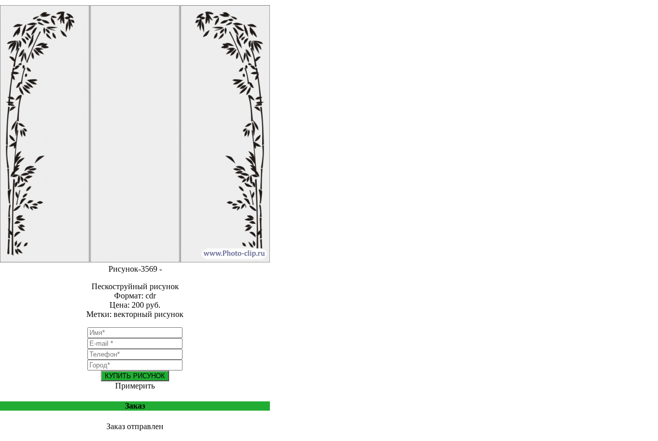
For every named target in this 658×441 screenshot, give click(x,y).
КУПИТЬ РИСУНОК (135, 376)
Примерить (135, 385)
